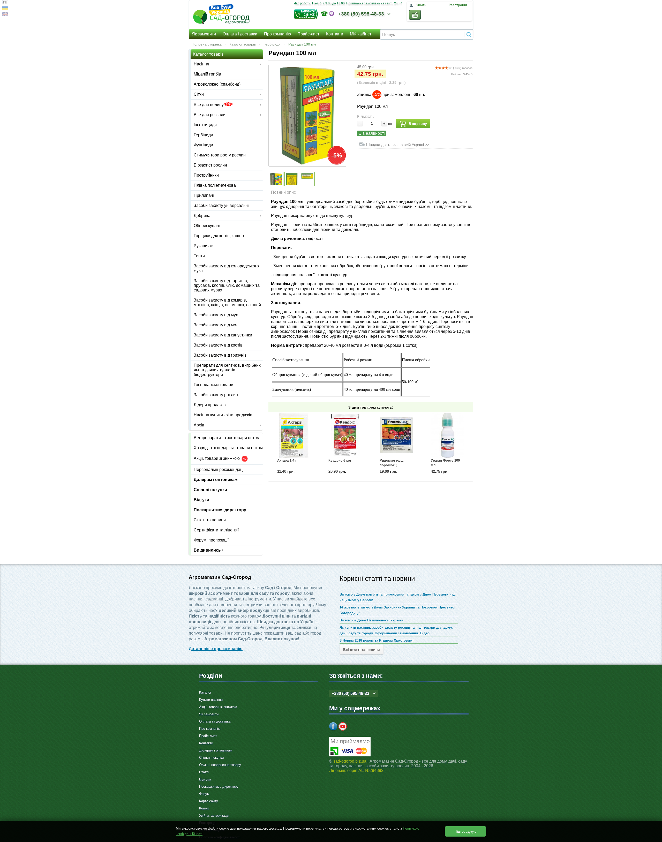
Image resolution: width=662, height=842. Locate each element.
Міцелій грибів (207, 74)
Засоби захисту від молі (216, 325)
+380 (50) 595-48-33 (361, 14)
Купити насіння (211, 700)
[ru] (5, 3)
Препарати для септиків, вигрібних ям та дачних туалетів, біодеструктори (227, 370)
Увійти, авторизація (214, 815)
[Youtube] (342, 726)
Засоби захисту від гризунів (220, 355)
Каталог (205, 692)
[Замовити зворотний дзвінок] (307, 13)
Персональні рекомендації (219, 469)
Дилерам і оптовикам (216, 479)
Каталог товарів (242, 44)
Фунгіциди (203, 145)
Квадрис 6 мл (339, 460)
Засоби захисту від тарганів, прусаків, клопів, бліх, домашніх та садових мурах (227, 285)
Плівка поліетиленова (215, 185)
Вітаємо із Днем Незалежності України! (372, 620)
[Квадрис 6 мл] (345, 435)
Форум (204, 794)
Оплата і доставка (240, 34)
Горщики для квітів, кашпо (219, 236)
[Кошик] (415, 15)
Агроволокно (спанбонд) (217, 84)
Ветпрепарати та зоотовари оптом (227, 437)
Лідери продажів (210, 405)
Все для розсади (209, 114)
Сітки (199, 94)
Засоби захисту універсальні (221, 205)
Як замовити (204, 34)
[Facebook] (333, 726)
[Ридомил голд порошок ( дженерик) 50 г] (396, 435)
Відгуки (201, 500)
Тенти (199, 256)
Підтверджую (466, 831)
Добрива (202, 215)
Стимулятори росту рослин (220, 155)
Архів (199, 425)
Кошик (204, 808)
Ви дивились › (208, 550)
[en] (5, 15)
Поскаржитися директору (220, 510)
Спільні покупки (210, 489)
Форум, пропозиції (211, 540)
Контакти (334, 34)
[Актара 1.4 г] (294, 435)
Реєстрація (458, 5)
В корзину (418, 124)
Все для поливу (209, 104)
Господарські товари (213, 384)
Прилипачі (204, 195)
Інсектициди (205, 125)
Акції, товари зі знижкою (217, 458)
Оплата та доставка (214, 721)
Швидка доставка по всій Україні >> (398, 144)
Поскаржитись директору (218, 786)
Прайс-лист (308, 34)
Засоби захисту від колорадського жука (226, 268)
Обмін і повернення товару (220, 765)
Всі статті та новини (361, 650)
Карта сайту (208, 801)
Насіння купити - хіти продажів (223, 415)
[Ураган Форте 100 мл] (447, 435)
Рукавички (204, 246)
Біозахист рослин (210, 165)
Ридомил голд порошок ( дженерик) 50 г (392, 465)
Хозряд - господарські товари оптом (228, 448)
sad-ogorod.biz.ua (349, 761)
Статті (204, 772)
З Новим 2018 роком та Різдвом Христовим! (376, 640)
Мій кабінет (360, 34)
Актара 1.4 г (287, 460)
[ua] (5, 9)
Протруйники (206, 175)
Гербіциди (272, 44)
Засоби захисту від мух (216, 315)
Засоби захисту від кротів (218, 345)
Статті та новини (210, 520)
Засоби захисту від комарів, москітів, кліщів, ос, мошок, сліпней (227, 302)
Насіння (201, 64)
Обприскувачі (207, 225)
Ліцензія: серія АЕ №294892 (356, 770)
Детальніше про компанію (216, 648)
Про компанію (277, 34)
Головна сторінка (207, 44)
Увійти (421, 5)
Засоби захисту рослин (216, 395)
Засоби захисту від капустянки (223, 335)
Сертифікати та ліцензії (216, 530)
